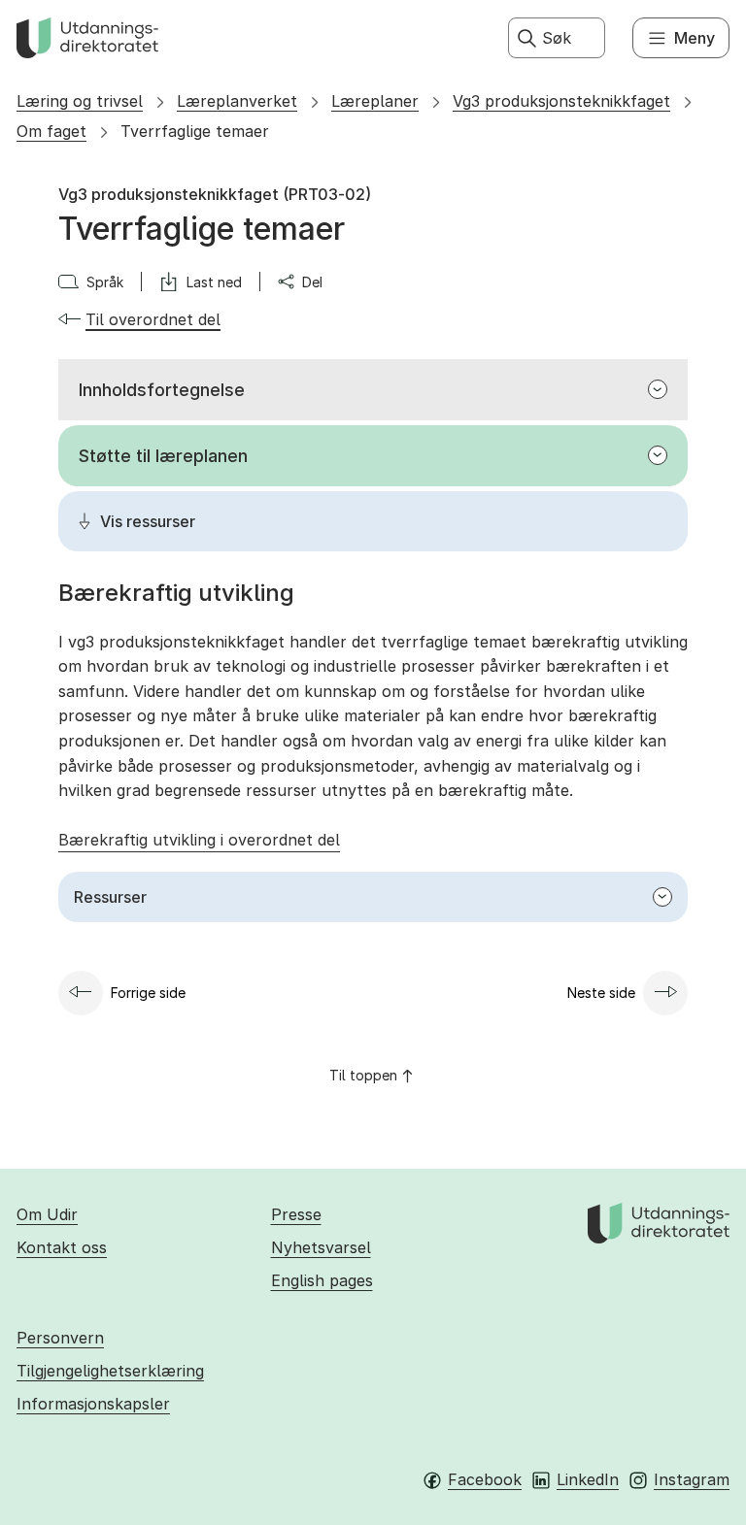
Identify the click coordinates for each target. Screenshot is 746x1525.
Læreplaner (375, 101)
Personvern (60, 1337)
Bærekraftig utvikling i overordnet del (199, 839)
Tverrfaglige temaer (194, 131)
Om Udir (47, 1214)
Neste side (601, 992)
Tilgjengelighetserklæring (110, 1370)
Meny (694, 38)
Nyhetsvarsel (321, 1247)
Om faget (51, 131)
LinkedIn (588, 1479)
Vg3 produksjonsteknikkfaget (561, 101)
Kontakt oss (62, 1247)
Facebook (485, 1479)
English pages (322, 1280)
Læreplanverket (237, 101)
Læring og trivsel (80, 101)
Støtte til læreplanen (163, 456)
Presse (296, 1214)
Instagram (691, 1479)
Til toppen (363, 1075)
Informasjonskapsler (93, 1403)
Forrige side (148, 992)
